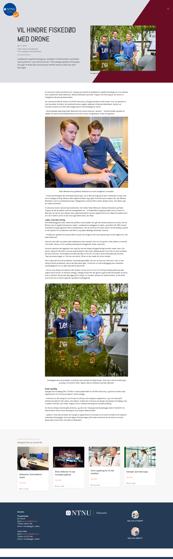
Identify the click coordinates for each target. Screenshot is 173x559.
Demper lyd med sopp (140, 466)
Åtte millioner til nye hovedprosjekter (68, 467)
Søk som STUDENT (135, 521)
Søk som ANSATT (135, 538)
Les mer (22, 483)
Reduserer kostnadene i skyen (33, 469)
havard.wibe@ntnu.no (30, 534)
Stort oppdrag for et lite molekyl (104, 467)
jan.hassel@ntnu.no (30, 521)
